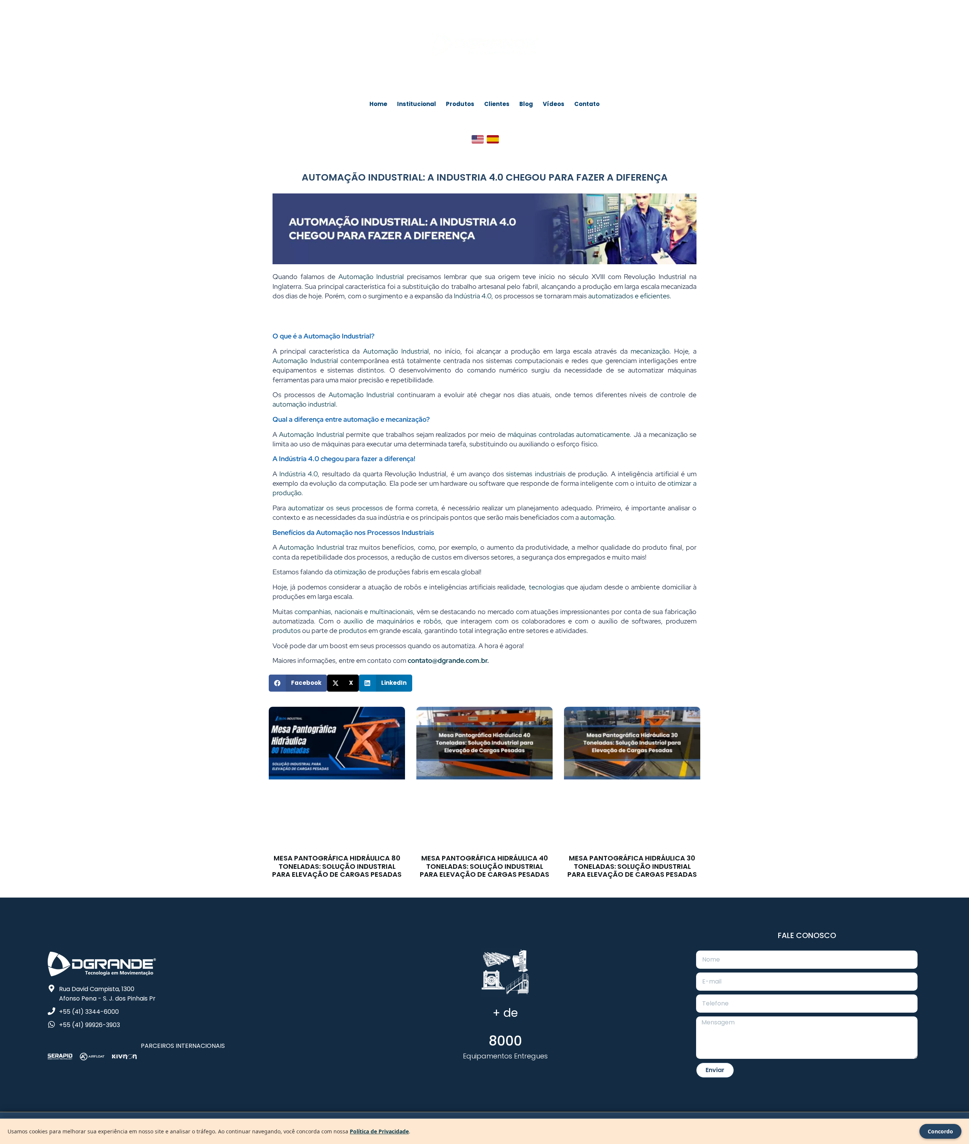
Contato (587, 104)
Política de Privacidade (379, 1131)
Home (378, 104)
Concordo (940, 1131)
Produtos (460, 104)
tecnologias (546, 587)
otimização (350, 571)
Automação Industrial (371, 276)
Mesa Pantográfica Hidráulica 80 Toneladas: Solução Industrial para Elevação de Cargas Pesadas (337, 866)
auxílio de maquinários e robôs (392, 621)
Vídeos (553, 104)
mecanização (650, 351)
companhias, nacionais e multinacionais (353, 611)
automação (597, 517)
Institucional (416, 104)
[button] (298, 683)
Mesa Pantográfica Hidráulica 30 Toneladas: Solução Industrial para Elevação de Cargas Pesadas (632, 866)
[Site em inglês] (478, 139)
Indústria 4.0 (472, 295)
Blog (526, 104)
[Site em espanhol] (493, 139)
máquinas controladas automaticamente (568, 434)
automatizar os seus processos (335, 507)
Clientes (496, 104)
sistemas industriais (535, 473)
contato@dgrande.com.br (447, 660)
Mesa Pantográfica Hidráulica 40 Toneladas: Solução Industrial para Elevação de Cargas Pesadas (484, 866)
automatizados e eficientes (629, 295)
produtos (287, 630)
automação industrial (304, 404)
